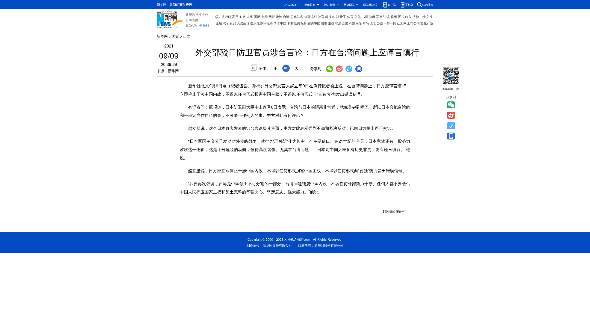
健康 (372, 16)
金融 (219, 23)
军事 (379, 16)
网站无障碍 (370, 4)
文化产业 (426, 23)
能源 (338, 23)
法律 (416, 16)
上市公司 (413, 23)
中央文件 (426, 16)
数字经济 (266, 23)
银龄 (304, 23)
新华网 (162, 36)
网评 (271, 16)
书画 (365, 16)
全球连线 (310, 16)
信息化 (255, 23)
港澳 (279, 16)
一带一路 (390, 23)
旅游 (331, 23)
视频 (394, 16)
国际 (257, 16)
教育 (321, 16)
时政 (242, 16)
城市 (324, 23)
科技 (328, 16)
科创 (335, 16)
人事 (250, 16)
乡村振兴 (293, 23)
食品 (233, 23)
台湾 (286, 16)
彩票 (352, 23)
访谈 (386, 16)
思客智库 (296, 16)
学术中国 (280, 23)
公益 (380, 23)
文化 (357, 16)
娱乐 (359, 23)
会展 (345, 23)
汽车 (226, 23)
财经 (264, 16)
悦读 (372, 23)
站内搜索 (427, 4)
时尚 (366, 23)
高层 (235, 16)
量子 (343, 16)
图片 (401, 16)
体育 (350, 16)
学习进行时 (223, 16)
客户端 (392, 4)
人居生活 (243, 23)
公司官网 (192, 20)
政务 (408, 16)
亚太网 (402, 23)
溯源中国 (313, 23)
